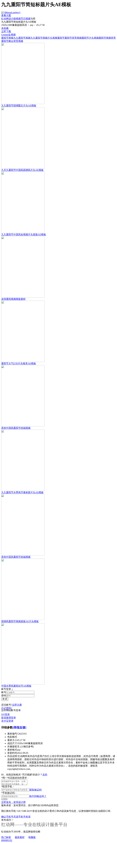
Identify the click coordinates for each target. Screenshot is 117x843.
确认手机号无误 (9, 816)
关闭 (44, 774)
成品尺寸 (12, 743)
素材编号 (12, 733)
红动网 (5, 18)
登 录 (4, 699)
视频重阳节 (58, 38)
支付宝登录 (7, 721)
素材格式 (12, 749)
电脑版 (32, 837)
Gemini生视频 (8, 34)
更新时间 (12, 753)
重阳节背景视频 (73, 38)
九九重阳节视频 (21, 38)
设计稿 (12, 18)
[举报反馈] (19, 727)
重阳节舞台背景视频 (12, 41)
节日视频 (25, 18)
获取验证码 (35, 789)
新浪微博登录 (8, 717)
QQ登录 (5, 714)
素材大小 (12, 740)
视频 (18, 18)
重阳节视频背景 (107, 38)
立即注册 (17, 704)
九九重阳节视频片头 (41, 38)
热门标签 (6, 837)
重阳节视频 (7, 38)
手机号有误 (24, 816)
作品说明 (12, 756)
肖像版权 (12, 746)
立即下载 (6, 31)
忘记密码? (6, 708)
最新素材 (20, 837)
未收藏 (5, 28)
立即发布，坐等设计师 (13, 802)
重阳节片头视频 (90, 38)
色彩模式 (12, 737)
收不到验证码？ (37, 796)
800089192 (6, 840)
